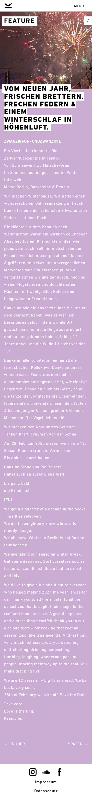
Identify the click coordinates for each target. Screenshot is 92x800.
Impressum (46, 781)
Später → (78, 744)
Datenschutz (46, 790)
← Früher (14, 744)
